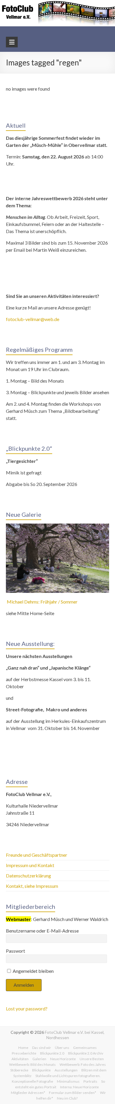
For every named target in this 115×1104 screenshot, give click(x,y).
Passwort (15, 951)
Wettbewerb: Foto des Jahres (83, 1064)
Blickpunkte (41, 1070)
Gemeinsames (85, 1047)
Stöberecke (19, 1070)
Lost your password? (26, 1008)
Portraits (90, 1081)
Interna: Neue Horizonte (79, 1087)
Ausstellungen (66, 1070)
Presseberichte (24, 1053)
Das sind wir (41, 1047)
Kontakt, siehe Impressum (32, 886)
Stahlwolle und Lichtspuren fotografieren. (68, 1075)
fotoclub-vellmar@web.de (32, 319)
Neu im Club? (67, 1098)
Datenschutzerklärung (28, 875)
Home (23, 1047)
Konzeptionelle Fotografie (32, 1081)
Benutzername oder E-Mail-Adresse (42, 930)
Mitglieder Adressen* (28, 1092)
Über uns (62, 1047)
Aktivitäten (20, 1059)
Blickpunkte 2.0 (52, 1053)
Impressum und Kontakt (30, 865)
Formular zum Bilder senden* (72, 1092)
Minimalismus (68, 1081)
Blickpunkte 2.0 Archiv (85, 1053)
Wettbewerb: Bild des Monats (32, 1064)
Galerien (39, 1059)
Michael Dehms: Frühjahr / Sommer (42, 601)
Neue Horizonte (63, 1059)
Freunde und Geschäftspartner (37, 855)
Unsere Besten (92, 1059)
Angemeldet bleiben (33, 971)
